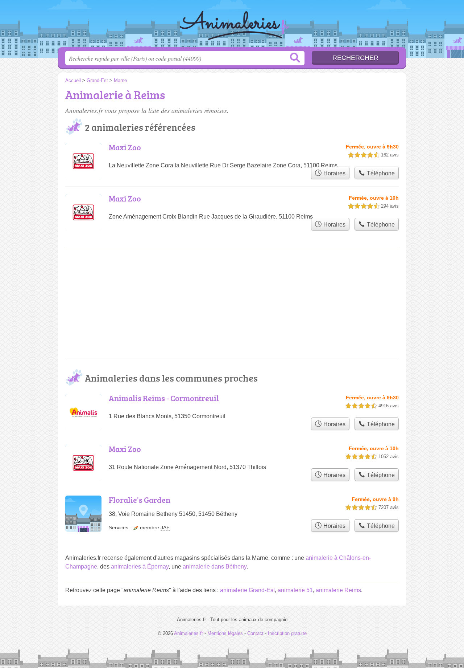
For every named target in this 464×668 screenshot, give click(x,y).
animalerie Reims (338, 590)
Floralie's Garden (139, 499)
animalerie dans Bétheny (214, 566)
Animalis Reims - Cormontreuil (164, 398)
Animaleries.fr (232, 26)
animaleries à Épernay (140, 566)
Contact (255, 633)
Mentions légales (225, 633)
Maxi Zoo (125, 147)
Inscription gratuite (287, 633)
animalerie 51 (295, 590)
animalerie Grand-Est (247, 590)
